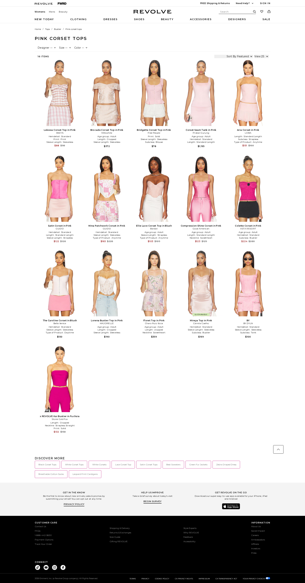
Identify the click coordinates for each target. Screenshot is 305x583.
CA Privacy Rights (184, 579)
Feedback (188, 537)
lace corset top (123, 464)
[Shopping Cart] (269, 12)
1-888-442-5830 (43, 535)
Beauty (63, 12)
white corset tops (74, 464)
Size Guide (115, 537)
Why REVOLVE (191, 532)
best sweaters (173, 464)
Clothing (78, 19)
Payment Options (44, 539)
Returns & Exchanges (120, 532)
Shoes (139, 19)
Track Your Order (43, 544)
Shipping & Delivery (120, 528)
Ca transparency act (226, 579)
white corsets (99, 464)
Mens (52, 12)
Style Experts (189, 528)
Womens (40, 12)
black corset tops (47, 464)
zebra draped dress (226, 464)
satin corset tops (148, 464)
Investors (255, 548)
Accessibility (189, 541)
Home (38, 29)
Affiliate (255, 544)
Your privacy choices (254, 579)
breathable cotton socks (51, 474)
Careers (255, 535)
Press (253, 553)
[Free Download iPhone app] (231, 509)
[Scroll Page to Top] (278, 449)
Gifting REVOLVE (119, 541)
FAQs (37, 530)
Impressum (204, 579)
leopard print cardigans (85, 474)
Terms (133, 579)
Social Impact (258, 530)
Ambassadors (258, 539)
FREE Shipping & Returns (215, 3)
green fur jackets (198, 464)
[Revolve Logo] (152, 13)
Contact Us (40, 526)
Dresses (110, 19)
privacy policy (74, 504)
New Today (44, 19)
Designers (237, 19)
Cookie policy (162, 579)
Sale (266, 19)
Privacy (145, 579)
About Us (256, 526)
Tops (47, 29)
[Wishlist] (261, 12)
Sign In (265, 3)
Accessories (201, 19)
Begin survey (152, 501)
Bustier (57, 29)
